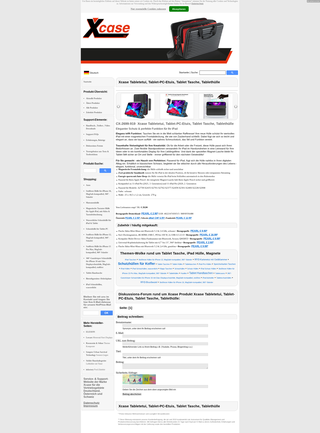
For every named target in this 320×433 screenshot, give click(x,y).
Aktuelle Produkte (94, 98)
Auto (88, 185)
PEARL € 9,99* (212, 238)
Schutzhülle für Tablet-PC (97, 229)
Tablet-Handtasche (94, 273)
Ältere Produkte (93, 103)
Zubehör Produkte (94, 112)
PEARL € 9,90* (198, 230)
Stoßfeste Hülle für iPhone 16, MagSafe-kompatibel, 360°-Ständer (98, 194)
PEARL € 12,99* (184, 218)
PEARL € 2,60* (205, 242)
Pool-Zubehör (95, 369)
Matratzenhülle (92, 203)
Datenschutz (198, 4)
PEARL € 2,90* (149, 213)
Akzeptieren (179, 9)
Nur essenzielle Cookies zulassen (148, 9)
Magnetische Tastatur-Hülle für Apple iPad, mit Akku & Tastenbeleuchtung (98, 211)
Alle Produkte (92, 108)
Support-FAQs (92, 134)
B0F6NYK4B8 (187, 214)
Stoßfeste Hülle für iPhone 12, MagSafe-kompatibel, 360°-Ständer (98, 237)
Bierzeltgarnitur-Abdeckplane (99, 278)
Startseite (184, 72)
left (118, 106)
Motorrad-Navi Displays (99, 337)
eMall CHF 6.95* (156, 218)
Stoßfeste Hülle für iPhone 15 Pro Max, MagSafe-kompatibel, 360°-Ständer (98, 249)
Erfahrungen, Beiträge (95, 140)
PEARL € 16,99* (209, 234)
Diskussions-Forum (94, 146)
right (235, 106)
